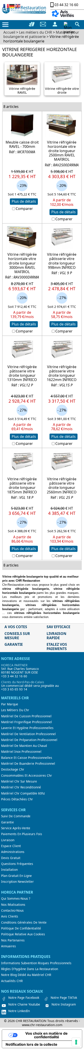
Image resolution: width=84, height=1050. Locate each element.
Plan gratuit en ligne (16, 876)
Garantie (7, 822)
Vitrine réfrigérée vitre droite (62, 91)
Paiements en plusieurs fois (21, 834)
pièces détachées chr (17, 799)
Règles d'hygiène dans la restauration (29, 969)
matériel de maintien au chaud (24, 746)
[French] (6, 5)
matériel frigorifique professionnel (26, 722)
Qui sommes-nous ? (15, 898)
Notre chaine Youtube (24, 1004)
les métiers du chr (15, 710)
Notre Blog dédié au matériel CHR (26, 975)
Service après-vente (15, 828)
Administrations (12, 852)
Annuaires (8, 946)
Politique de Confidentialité (21, 928)
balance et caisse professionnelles (26, 758)
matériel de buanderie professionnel (28, 763)
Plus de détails (24, 201)
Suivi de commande (15, 816)
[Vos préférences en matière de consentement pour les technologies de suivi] (76, 1042)
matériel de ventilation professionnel (28, 734)
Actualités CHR (12, 981)
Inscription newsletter (17, 881)
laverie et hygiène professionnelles (27, 728)
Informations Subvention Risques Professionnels (36, 963)
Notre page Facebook (23, 997)
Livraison (7, 840)
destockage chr (12, 769)
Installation (9, 869)
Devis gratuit (10, 858)
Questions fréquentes (17, 864)
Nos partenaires (13, 940)
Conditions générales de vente (24, 922)
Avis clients (9, 916)
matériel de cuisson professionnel (26, 716)
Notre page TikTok (64, 997)
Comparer (24, 208)
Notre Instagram (64, 1004)
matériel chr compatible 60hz (23, 793)
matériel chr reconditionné (21, 787)
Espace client (11, 846)
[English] (18, 5)
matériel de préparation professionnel (29, 740)
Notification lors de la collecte (31, 1044)
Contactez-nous (12, 910)
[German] (12, 5)
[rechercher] (77, 24)
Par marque (9, 704)
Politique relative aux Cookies (23, 934)
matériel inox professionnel (21, 751)
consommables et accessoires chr (26, 775)
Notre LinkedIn (19, 1011)
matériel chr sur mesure (19, 781)
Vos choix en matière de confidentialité (46, 1035)
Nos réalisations (13, 904)
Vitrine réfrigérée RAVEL (22, 91)
